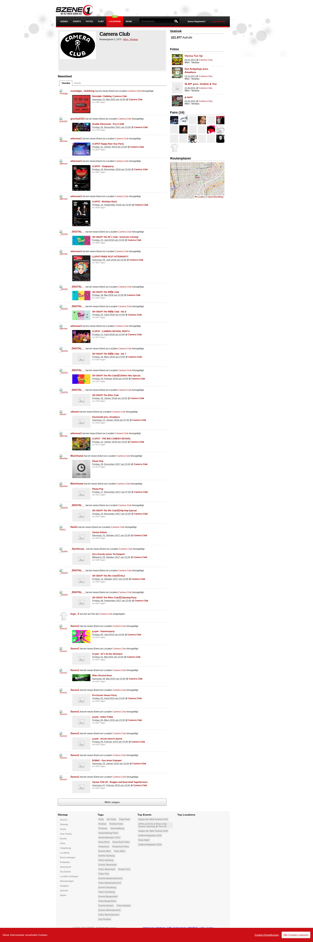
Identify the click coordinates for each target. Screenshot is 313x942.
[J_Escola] (220, 120)
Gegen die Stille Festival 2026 (153, 819)
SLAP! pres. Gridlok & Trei (201, 83)
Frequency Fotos (120, 846)
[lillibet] (183, 129)
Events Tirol (124, 869)
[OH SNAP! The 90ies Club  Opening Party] (81, 602)
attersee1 (76, 138)
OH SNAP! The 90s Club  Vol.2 (108, 576)
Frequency (104, 846)
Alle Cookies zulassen (295, 934)
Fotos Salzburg (106, 860)
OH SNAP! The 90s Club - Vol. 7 (109, 354)
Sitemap (64, 824)
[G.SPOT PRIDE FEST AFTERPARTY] (81, 268)
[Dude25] (220, 139)
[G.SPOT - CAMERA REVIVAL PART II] (81, 336)
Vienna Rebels (99, 532)
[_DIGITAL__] (64, 234)
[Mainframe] (64, 458)
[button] (197, 176)
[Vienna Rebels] (81, 537)
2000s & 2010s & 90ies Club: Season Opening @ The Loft (152, 825)
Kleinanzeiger (67, 881)
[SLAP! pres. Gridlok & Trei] (177, 87)
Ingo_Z (74, 613)
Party (101, 819)
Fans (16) (177, 112)
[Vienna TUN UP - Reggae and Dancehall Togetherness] (81, 787)
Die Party (111, 819)
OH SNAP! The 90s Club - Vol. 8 (109, 311)
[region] (156, 935)
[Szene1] (64, 628)
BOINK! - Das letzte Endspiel (107, 760)
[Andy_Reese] (202, 129)
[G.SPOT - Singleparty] (81, 178)
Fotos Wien (119, 851)
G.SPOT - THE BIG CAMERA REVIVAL (111, 438)
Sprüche (64, 890)
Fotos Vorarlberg (107, 892)
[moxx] (193, 129)
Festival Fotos (116, 824)
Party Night (143, 840)
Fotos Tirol (104, 874)
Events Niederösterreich (110, 878)
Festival (102, 824)
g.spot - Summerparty (103, 631)
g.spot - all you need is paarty (107, 738)
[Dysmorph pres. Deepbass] (81, 422)
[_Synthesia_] (64, 551)
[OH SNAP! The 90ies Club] (81, 400)
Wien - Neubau (130, 39)
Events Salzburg (107, 855)
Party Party (124, 819)
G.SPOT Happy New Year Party (108, 144)
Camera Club (134, 91)
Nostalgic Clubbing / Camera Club (109, 96)
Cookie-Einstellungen (267, 934)
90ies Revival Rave (102, 675)
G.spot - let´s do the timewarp (107, 654)
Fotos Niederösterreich (110, 883)
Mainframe (76, 455)
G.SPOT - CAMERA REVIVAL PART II (111, 331)
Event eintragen (68, 857)
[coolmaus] (174, 139)
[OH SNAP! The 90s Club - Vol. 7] (81, 359)
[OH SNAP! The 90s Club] (81, 295)
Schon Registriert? (197, 21)
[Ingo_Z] (64, 616)
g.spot (189, 97)
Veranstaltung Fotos (108, 833)
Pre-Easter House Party (104, 695)
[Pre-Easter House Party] (81, 700)
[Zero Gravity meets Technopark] (81, 559)
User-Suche (66, 834)
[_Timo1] (211, 139)
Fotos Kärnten (124, 905)
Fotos (89, 21)
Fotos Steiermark (107, 869)
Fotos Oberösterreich (109, 914)
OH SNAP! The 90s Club (105, 292)
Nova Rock (104, 842)
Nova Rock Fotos (121, 842)
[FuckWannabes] (174, 120)
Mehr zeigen (112, 802)
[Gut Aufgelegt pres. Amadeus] (177, 72)
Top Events (65, 871)
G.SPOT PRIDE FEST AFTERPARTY (110, 256)
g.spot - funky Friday (102, 717)
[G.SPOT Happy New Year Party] (81, 149)
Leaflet (200, 197)
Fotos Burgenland (107, 901)
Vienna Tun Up (194, 55)
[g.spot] (177, 100)
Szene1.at (77, 10)
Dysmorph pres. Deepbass (106, 417)
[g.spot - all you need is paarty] (81, 743)
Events (77, 21)
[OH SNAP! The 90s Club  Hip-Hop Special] (81, 515)
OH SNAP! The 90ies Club (105, 395)
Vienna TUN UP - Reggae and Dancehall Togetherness (120, 782)
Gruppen (64, 886)
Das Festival (105, 919)
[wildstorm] (183, 139)
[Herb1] (64, 529)
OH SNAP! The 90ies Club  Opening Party (114, 597)
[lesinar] (193, 139)
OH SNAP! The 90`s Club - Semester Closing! (115, 237)
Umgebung (65, 848)
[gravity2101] (64, 121)
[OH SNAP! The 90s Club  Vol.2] (81, 581)
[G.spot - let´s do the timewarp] (81, 659)
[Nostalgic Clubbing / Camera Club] (81, 104)
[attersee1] (64, 141)
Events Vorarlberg (107, 887)
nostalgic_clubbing (82, 90)
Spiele (63, 895)
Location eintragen (69, 876)
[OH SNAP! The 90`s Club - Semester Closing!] (81, 240)
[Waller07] (174, 129)
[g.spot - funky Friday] (81, 722)
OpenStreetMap (216, 197)
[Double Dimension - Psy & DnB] (81, 127)
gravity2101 (77, 118)
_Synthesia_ (78, 548)
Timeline (66, 83)
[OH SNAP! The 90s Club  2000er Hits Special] (81, 379)
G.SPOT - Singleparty (103, 166)
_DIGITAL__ (77, 231)
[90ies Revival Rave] (81, 677)
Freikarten (65, 862)
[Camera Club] (78, 45)
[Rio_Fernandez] (220, 129)
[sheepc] (202, 120)
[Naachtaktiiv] (202, 139)
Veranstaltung (117, 828)
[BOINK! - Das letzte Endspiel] (81, 765)
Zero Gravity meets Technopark (108, 554)
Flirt (101, 21)
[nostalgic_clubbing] (64, 93)
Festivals (103, 828)
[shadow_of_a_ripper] (193, 120)
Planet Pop (97, 461)
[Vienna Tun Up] (177, 59)
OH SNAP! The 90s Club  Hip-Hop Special (114, 510)
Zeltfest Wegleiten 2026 (150, 835)
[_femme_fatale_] (211, 129)
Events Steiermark (107, 865)
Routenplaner (180, 158)
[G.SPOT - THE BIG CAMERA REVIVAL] (81, 443)
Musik (129, 21)
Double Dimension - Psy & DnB (108, 124)
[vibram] (64, 414)
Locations (115, 21)
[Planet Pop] (81, 469)
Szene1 (74, 625)
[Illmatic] (183, 120)
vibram (74, 411)
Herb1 (74, 526)
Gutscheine (65, 867)
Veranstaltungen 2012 (109, 837)
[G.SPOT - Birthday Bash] (81, 213)
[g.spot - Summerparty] (81, 636)
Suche (63, 829)
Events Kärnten (106, 905)
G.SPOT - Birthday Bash (104, 201)
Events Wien (105, 851)
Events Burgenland (108, 896)
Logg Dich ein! (218, 21)
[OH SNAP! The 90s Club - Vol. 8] (81, 315)
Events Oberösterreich (109, 910)
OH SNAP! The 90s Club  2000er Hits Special (116, 375)
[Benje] (211, 120)
